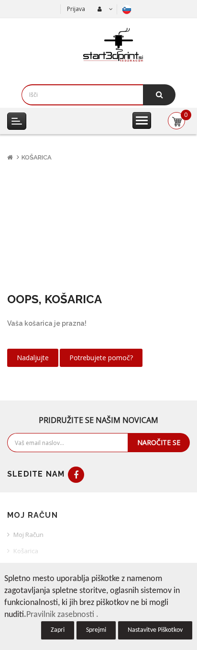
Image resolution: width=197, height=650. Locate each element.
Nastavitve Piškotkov (155, 630)
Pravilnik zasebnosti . (62, 614)
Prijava (76, 9)
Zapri (58, 630)
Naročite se (158, 442)
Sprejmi (96, 630)
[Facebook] (76, 475)
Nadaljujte (33, 357)
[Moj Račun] (104, 9)
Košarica (37, 157)
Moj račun (28, 534)
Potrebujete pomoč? (101, 357)
